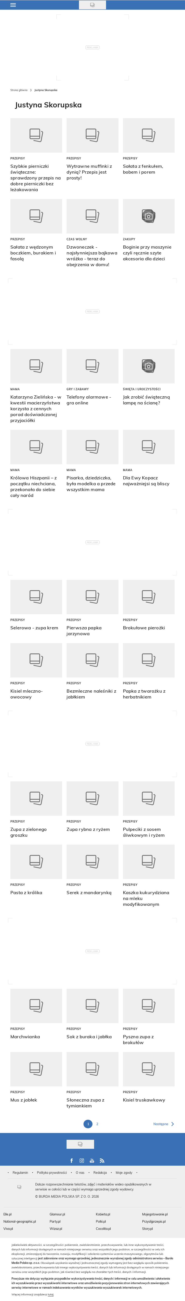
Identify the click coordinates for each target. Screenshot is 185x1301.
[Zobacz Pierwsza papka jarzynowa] (92, 597)
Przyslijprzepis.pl (154, 1221)
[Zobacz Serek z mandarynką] (92, 862)
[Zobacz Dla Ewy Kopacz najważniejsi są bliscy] (149, 447)
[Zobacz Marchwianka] (36, 1006)
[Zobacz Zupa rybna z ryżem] (92, 798)
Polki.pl (101, 1221)
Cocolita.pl (103, 1228)
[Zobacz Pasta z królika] (36, 862)
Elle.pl (7, 1214)
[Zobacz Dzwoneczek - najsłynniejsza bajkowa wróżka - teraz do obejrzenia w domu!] (92, 216)
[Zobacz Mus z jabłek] (36, 1069)
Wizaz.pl (56, 1228)
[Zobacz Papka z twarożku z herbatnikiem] (149, 660)
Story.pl (147, 1228)
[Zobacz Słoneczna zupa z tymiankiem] (92, 1069)
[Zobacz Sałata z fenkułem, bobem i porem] (149, 135)
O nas (80, 1172)
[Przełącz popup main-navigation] (13, 5)
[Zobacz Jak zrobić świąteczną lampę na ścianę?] (149, 366)
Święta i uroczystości (142, 389)
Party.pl (55, 1221)
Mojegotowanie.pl (155, 1214)
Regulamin (20, 1172)
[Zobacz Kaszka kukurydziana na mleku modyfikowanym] (149, 862)
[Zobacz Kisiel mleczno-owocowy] (36, 660)
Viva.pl (8, 1228)
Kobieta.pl (103, 1214)
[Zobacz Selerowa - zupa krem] (36, 597)
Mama (15, 389)
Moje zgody (124, 1172)
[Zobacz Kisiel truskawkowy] (149, 1069)
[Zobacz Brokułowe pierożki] (149, 597)
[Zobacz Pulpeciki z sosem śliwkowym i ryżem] (149, 798)
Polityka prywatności (52, 1172)
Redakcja (100, 1172)
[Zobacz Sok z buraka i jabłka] (92, 1006)
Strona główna (19, 90)
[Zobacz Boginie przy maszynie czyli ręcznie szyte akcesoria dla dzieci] (149, 216)
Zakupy (129, 239)
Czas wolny (77, 239)
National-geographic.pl (19, 1221)
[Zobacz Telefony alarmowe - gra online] (92, 366)
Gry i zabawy (78, 389)
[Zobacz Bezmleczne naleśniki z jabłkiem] (92, 660)
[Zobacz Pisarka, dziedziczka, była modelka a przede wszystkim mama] (92, 447)
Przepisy (17, 158)
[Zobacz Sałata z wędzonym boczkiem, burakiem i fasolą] (36, 216)
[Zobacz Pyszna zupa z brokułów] (149, 1006)
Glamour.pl (57, 1214)
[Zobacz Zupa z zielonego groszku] (36, 798)
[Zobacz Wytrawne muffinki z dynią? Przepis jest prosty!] (92, 135)
